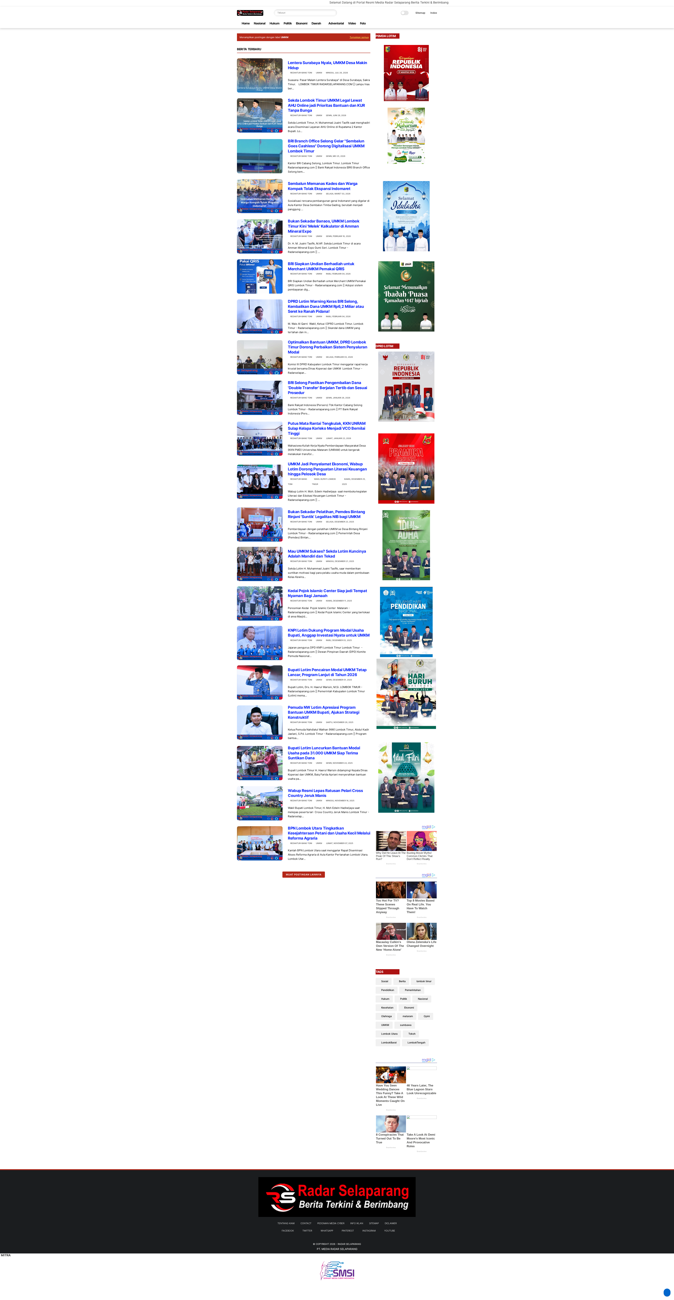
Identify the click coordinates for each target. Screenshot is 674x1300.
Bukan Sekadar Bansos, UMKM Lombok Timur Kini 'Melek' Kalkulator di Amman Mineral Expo (323, 226)
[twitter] (413, 23)
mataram (408, 1016)
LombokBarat (389, 1042)
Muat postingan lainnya (303, 874)
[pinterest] (424, 23)
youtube (389, 1230)
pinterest (348, 1230)
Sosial (384, 981)
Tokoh (411, 1033)
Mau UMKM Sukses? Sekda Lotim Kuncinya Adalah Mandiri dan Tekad (327, 554)
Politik (288, 23)
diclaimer (391, 1223)
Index (433, 12)
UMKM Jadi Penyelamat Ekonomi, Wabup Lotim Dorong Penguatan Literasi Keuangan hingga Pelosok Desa (327, 469)
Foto (363, 23)
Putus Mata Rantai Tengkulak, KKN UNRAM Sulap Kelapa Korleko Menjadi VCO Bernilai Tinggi (326, 428)
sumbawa (405, 1024)
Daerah (316, 23)
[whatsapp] (418, 23)
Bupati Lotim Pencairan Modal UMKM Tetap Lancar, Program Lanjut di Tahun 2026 (327, 672)
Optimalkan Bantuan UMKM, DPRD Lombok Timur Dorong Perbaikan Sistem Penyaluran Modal (327, 347)
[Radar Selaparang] (250, 15)
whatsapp (327, 1230)
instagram (369, 1230)
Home (246, 23)
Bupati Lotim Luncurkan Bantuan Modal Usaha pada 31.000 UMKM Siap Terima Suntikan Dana (324, 753)
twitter (307, 1230)
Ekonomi (301, 23)
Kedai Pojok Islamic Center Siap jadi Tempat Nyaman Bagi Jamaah (327, 593)
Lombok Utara (389, 1033)
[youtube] (435, 23)
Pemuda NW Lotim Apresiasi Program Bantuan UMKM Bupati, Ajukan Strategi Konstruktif (323, 712)
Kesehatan (387, 1007)
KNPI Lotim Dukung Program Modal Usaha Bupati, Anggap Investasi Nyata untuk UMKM (329, 633)
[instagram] (429, 23)
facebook (288, 1230)
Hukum (274, 23)
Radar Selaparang (349, 1244)
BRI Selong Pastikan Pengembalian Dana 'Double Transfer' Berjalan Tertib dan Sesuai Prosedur (327, 387)
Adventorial (336, 23)
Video (352, 23)
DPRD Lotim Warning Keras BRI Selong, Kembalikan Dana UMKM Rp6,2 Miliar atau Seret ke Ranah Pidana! (326, 306)
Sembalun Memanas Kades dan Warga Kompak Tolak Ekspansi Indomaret (323, 186)
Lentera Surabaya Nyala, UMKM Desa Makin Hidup (327, 65)
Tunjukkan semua (359, 37)
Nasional (259, 23)
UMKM (319, 72)
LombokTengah (416, 1042)
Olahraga (386, 1016)
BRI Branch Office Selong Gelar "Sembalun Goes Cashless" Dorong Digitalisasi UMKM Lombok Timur (326, 146)
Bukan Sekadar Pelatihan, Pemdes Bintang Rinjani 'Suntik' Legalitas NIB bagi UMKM (326, 514)
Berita (402, 981)
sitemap (374, 1223)
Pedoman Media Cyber (330, 1223)
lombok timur (424, 981)
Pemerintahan (413, 989)
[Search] (333, 12)
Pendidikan (387, 989)
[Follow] (667, 1292)
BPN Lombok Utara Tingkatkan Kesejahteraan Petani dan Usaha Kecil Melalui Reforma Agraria (329, 833)
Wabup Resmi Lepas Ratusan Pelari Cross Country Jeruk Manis (325, 793)
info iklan (356, 1223)
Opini (427, 1016)
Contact (305, 1223)
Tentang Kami (286, 1223)
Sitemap (420, 12)
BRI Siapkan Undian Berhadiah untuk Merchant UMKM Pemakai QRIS (321, 266)
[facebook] (407, 23)
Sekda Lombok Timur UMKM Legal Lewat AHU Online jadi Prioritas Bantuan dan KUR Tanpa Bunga (326, 105)
